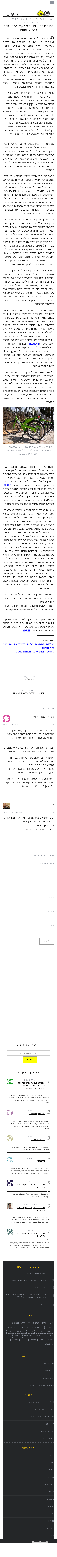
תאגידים (24, 1340)
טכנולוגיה (25, 1327)
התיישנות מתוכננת (18, 1323)
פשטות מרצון (28, 1336)
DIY (51, 1323)
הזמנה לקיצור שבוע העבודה (36, 1274)
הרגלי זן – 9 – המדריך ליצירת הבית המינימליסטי (28, 691)
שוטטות (41, 1340)
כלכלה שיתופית (13, 1327)
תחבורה (50, 1536)
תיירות (51, 1492)
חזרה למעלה (41, 1541)
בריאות (51, 1506)
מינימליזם (40, 1331)
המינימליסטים (47, 1431)
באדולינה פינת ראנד (38, 1140)
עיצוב (22, 19)
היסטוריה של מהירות (44, 1409)
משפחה (50, 1499)
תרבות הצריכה (47, 1344)
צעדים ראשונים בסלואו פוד (41, 1417)
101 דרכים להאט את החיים (41, 1402)
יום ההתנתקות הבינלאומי (42, 1386)
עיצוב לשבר (21, 1331)
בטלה (44, 1323)
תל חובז (43, 1304)
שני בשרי (49, 1371)
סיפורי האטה (48, 1439)
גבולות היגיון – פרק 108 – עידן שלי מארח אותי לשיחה (31, 1185)
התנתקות (49, 1327)
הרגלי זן (50, 1424)
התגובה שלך (47, 864)
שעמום (33, 1340)
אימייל (50, 912)
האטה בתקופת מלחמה (37, 1114)
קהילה (15, 19)
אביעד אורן (41, 19)
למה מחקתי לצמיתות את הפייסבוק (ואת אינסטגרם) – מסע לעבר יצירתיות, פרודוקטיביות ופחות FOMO (31, 1085)
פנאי (38, 1336)
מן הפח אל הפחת (28, 678)
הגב (52, 725)
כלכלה (29, 19)
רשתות (50, 1340)
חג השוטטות (48, 1378)
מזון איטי (50, 1331)
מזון (52, 1455)
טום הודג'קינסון (37, 1327)
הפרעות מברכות (40, 1287)
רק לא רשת (49, 1364)
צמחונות (17, 1336)
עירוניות (10, 1331)
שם (51, 898)
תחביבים (15, 1340)
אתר (52, 925)
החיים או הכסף (33, 1323)
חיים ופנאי (49, 1484)
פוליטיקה (50, 1528)
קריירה (9, 1336)
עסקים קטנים (48, 1336)
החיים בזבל (41, 1161)
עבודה (30, 1331)
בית (52, 1463)
